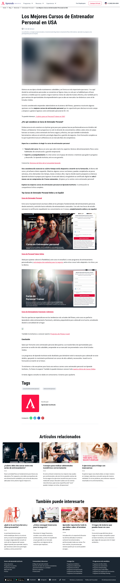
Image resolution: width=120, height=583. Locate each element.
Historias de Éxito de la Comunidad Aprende (45, 163)
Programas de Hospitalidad (74, 573)
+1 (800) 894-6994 (112, 3)
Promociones (36, 571)
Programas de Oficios (73, 568)
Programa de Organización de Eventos (103, 571)
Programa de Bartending (99, 568)
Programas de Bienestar (74, 566)
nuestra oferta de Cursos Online (84, 369)
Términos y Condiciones (76, 580)
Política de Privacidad (91, 580)
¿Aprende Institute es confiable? (42, 568)
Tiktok (63, 580)
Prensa (6, 571)
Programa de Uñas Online (100, 564)
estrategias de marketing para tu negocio (48, 262)
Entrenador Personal (28, 8)
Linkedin (54, 580)
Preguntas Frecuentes (10, 566)
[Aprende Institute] (11, 3)
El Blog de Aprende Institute (40, 564)
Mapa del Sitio (8, 569)
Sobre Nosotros (8, 564)
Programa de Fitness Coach (60, 334)
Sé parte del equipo (9, 568)
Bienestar (17, 8)
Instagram (43, 580)
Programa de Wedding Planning (101, 573)
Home (4, 8)
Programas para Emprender (74, 571)
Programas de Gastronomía (74, 569)
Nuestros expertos (38, 569)
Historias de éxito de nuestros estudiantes (45, 566)
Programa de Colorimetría (100, 566)
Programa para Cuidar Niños (100, 569)
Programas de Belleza (73, 564)
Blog (10, 8)
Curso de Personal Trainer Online (33, 254)
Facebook (33, 580)
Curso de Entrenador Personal (32, 198)
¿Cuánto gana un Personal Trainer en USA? (50, 116)
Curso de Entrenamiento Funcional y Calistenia (37, 312)
